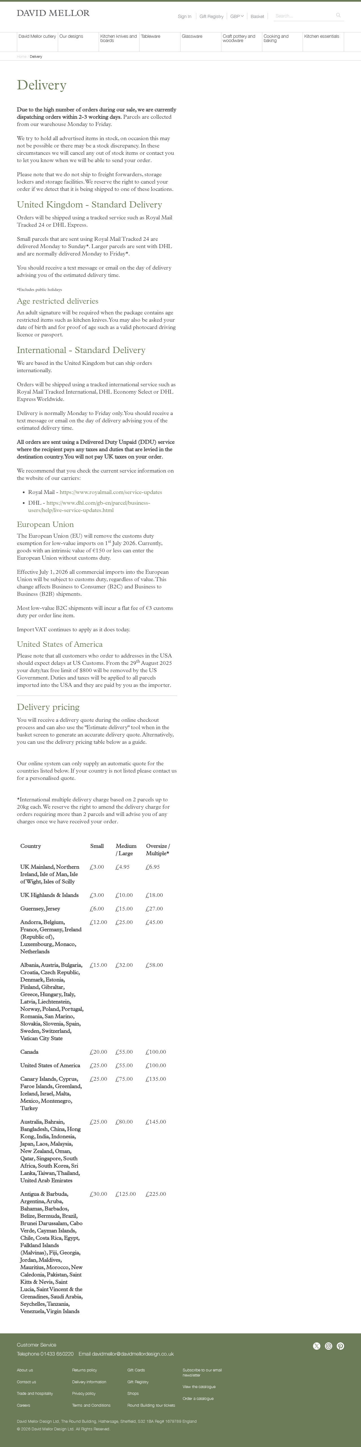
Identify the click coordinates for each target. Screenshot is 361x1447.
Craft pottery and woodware (239, 37)
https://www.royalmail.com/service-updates (111, 492)
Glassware (192, 35)
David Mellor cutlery (37, 35)
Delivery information (89, 1381)
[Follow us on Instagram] (328, 1346)
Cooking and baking (276, 37)
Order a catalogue (198, 1398)
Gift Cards (136, 1370)
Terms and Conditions (91, 1405)
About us (25, 1370)
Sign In (184, 16)
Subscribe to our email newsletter (202, 1372)
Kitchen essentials (321, 35)
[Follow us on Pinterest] (340, 1346)
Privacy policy (84, 1393)
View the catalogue (199, 1386)
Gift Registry (211, 16)
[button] (237, 16)
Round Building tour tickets (151, 1405)
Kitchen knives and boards (118, 37)
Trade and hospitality (35, 1393)
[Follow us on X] (316, 1346)
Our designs (71, 35)
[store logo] (53, 13)
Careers (23, 1405)
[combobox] (309, 15)
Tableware (150, 35)
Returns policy (84, 1370)
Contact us (26, 1381)
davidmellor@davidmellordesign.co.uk (133, 1353)
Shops (133, 1393)
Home (22, 56)
